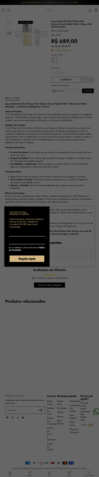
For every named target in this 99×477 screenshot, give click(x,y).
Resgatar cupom (27, 258)
